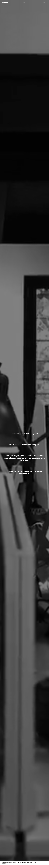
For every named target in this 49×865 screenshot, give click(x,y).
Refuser (40, 862)
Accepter (45, 862)
